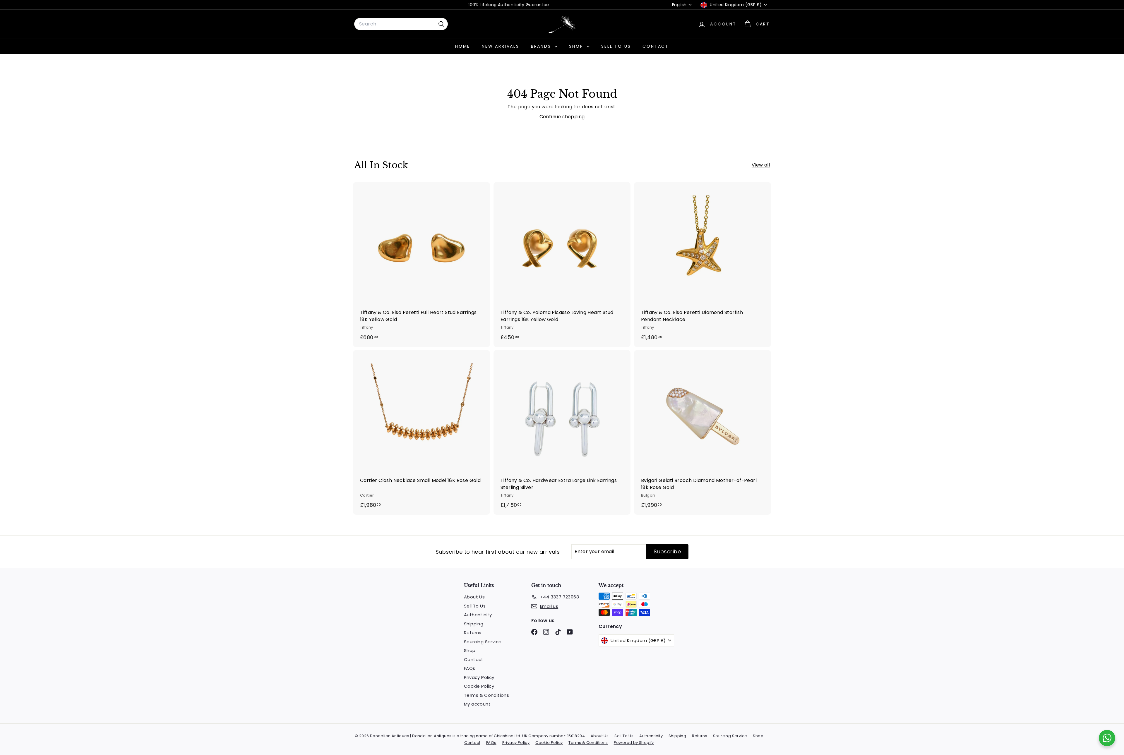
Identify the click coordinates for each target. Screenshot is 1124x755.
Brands (542, 46)
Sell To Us (616, 46)
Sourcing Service (482, 642)
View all (761, 165)
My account (477, 704)
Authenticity (478, 615)
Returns (473, 632)
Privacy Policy (479, 677)
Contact (655, 46)
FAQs (469, 668)
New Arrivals (500, 46)
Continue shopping (562, 116)
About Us (474, 597)
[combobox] (401, 24)
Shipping (473, 624)
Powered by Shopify (634, 742)
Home (462, 46)
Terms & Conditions (486, 695)
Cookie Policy (479, 686)
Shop (577, 46)
